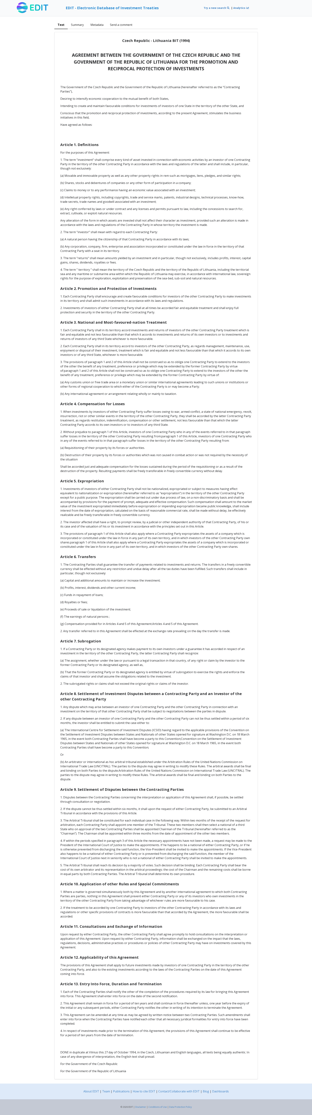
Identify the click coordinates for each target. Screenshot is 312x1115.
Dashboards (220, 1091)
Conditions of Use (157, 1106)
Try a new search (215, 8)
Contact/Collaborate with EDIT (179, 1091)
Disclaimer (140, 1106)
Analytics (239, 8)
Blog (206, 1091)
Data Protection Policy (180, 1106)
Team (106, 1091)
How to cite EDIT (144, 1091)
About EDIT (91, 1091)
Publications (121, 1091)
